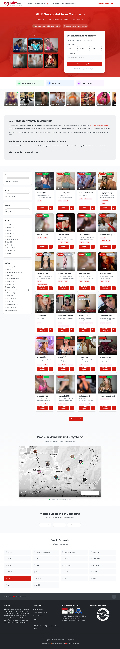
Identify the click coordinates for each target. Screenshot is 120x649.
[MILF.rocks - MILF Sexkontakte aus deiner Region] (13, 3)
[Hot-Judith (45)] (72, 456)
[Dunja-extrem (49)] (35, 451)
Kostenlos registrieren (85, 64)
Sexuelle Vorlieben (38, 616)
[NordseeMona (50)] (68, 469)
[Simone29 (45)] (39, 472)
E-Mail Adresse (71, 53)
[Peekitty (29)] (80, 461)
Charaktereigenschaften (40, 612)
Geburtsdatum (71, 44)
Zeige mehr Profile (76, 419)
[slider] (6, 178)
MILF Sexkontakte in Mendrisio (99, 126)
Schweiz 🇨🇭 (11, 597)
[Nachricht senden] (51, 208)
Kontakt (54, 640)
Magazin (56, 4)
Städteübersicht (38, 609)
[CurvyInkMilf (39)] (47, 464)
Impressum (71, 640)
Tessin (17, 597)
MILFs (30, 4)
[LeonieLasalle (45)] (84, 479)
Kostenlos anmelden (88, 493)
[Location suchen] (93, 4)
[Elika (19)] (56, 477)
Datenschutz (62, 640)
